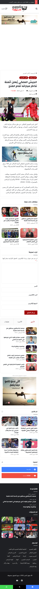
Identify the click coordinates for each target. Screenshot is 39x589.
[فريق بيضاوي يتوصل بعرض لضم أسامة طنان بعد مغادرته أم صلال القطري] (32, 527)
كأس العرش (26, 73)
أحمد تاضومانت (31, 90)
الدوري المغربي (22, 552)
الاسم (35, 286)
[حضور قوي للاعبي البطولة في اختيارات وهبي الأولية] (29, 421)
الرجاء (24, 556)
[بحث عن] (37, 9)
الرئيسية (33, 73)
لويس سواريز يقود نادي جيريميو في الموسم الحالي (14, 338)
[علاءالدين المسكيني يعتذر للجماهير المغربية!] (29, 443)
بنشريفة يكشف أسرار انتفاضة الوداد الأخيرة (11, 451)
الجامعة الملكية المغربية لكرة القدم (17, 549)
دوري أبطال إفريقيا (25, 563)
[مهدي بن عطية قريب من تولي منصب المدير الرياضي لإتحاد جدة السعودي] (7, 520)
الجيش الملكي (32, 552)
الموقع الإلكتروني (32, 303)
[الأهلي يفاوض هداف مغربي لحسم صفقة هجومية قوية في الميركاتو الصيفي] (7, 527)
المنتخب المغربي (25, 559)
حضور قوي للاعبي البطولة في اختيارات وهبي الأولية (29, 429)
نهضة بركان (7, 563)
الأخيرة (20, 322)
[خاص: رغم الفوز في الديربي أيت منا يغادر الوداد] (10, 421)
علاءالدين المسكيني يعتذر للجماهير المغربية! (29, 451)
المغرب (34, 559)
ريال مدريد (15, 563)
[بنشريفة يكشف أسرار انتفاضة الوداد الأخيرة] (10, 443)
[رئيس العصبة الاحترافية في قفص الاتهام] (28, 233)
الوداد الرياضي (9, 559)
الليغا (8, 556)
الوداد (17, 559)
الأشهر (33, 322)
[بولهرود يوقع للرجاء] (31, 349)
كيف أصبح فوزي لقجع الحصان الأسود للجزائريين (11, 240)
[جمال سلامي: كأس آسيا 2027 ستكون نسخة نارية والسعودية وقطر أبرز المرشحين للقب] (19, 534)
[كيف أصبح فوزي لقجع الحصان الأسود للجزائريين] (10, 233)
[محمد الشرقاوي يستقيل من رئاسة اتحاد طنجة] (28, 212)
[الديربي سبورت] (20, 9)
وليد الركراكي (33, 566)
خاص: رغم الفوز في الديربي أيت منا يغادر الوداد (11, 430)
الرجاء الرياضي (16, 556)
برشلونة (34, 563)
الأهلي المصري (32, 549)
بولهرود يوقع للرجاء (17, 346)
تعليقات (6, 322)
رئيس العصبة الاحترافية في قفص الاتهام (30, 240)
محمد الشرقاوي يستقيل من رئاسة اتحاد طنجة (29, 219)
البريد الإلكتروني (33, 295)
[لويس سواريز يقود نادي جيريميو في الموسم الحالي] (31, 340)
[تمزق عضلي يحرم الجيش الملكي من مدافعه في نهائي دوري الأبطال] (32, 519)
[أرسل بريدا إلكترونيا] (27, 90)
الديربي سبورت (32, 556)
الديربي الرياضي (12, 552)
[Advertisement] (19, 49)
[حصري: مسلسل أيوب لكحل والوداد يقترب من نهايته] (10, 212)
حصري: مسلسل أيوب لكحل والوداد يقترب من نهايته (11, 220)
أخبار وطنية (33, 78)
